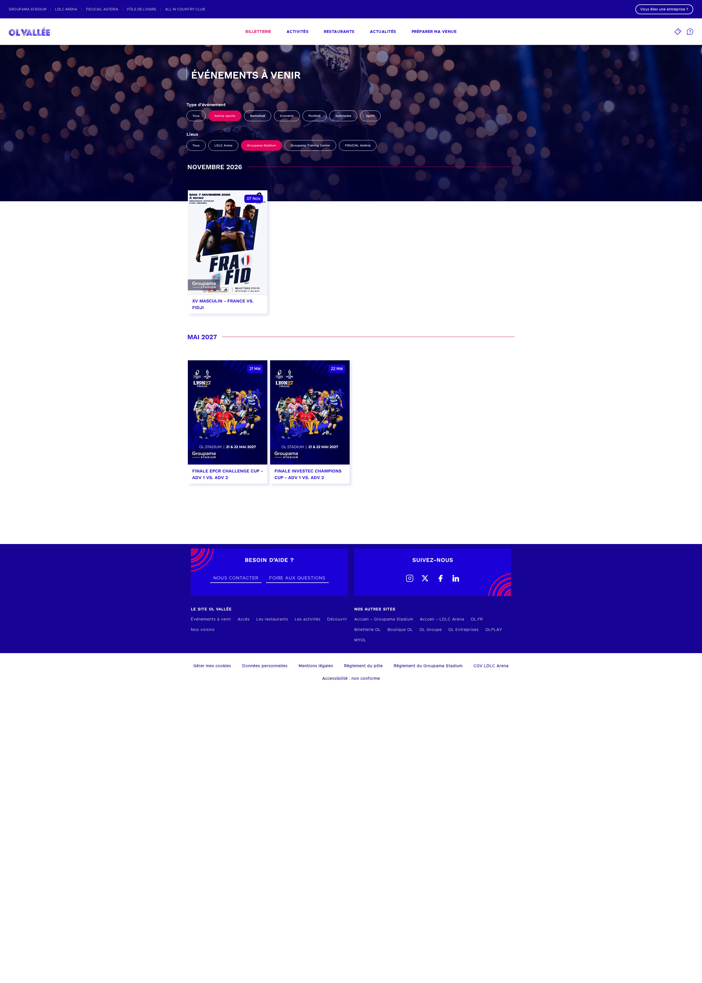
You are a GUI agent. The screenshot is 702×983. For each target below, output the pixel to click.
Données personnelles (265, 666)
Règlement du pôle (363, 666)
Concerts (287, 116)
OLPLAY (493, 630)
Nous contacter (235, 578)
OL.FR (477, 619)
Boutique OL (400, 630)
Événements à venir (211, 619)
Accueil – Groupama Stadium (383, 619)
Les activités (308, 619)
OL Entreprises (463, 630)
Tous (196, 116)
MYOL (360, 640)
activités (298, 32)
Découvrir (337, 619)
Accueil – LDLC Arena (442, 619)
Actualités (383, 32)
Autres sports (224, 116)
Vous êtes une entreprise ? (664, 9)
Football (314, 116)
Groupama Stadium (261, 145)
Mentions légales (316, 666)
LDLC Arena (223, 145)
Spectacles (343, 116)
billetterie (258, 32)
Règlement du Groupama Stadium (428, 666)
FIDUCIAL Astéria (357, 145)
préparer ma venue (434, 32)
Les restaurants (272, 619)
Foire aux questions (297, 578)
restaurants (339, 32)
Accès (244, 619)
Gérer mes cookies (212, 666)
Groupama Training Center (310, 145)
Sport (370, 116)
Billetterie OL (367, 630)
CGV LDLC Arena (491, 666)
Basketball (257, 116)
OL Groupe (431, 630)
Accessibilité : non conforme (351, 679)
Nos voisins (203, 630)
